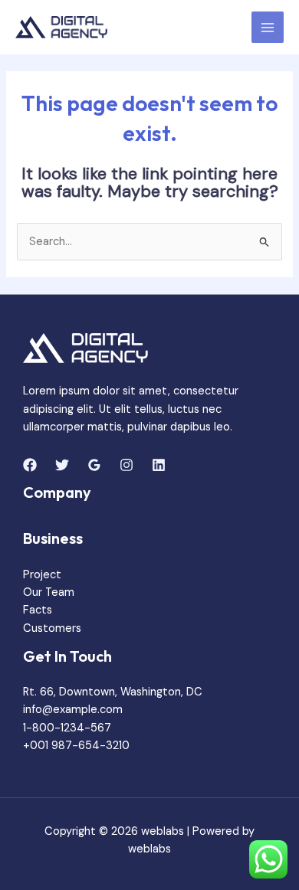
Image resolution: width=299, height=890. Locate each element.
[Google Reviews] (94, 465)
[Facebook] (30, 465)
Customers (52, 628)
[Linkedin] (159, 465)
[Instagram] (126, 465)
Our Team (48, 592)
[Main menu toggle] (267, 27)
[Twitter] (62, 465)
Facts (37, 610)
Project (42, 575)
